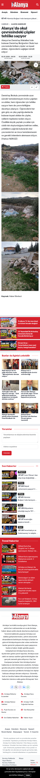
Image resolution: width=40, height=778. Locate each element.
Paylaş (6, 87)
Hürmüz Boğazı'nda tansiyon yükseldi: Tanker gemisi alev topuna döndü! (20, 19)
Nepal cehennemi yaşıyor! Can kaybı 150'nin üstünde (27, 488)
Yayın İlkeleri (6, 760)
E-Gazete (34, 732)
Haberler (4, 24)
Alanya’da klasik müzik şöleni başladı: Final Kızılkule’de (10, 416)
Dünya (21, 483)
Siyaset (34, 12)
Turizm (26, 732)
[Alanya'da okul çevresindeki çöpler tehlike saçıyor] (20, 72)
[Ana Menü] (2, 5)
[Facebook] (12, 687)
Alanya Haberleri (18, 24)
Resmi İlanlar (7, 732)
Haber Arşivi (28, 718)
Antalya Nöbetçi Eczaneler (8, 695)
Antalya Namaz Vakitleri (8, 703)
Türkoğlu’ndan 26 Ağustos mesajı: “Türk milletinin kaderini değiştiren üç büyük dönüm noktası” (10, 395)
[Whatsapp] (28, 687)
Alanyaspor (17, 732)
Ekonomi (24, 12)
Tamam (27, 775)
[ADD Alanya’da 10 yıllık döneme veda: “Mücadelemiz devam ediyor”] (10, 364)
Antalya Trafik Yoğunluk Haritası (27, 703)
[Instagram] (20, 687)
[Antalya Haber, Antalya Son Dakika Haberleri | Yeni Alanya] (20, 5)
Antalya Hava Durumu (27, 695)
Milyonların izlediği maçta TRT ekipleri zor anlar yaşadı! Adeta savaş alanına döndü (28, 510)
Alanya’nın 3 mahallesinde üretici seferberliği (29, 372)
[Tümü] (37, 466)
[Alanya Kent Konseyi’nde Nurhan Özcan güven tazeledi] (29, 408)
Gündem (14, 12)
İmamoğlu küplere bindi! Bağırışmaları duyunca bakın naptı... (27, 521)
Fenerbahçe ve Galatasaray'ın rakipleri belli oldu (27, 532)
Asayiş (4, 12)
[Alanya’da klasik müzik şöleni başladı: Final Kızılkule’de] (10, 408)
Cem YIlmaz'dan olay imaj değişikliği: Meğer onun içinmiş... (28, 477)
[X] (16, 687)
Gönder (6, 453)
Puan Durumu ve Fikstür (8, 711)
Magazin (22, 472)
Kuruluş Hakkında (8, 758)
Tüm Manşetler (29, 710)
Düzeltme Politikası (9, 765)
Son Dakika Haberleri (11, 718)
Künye (21, 758)
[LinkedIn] (24, 687)
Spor (20, 505)
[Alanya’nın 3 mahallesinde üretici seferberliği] (29, 364)
